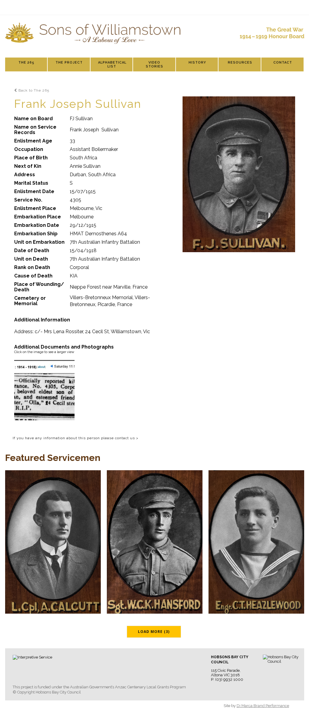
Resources (240, 62)
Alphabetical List (112, 64)
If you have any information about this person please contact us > (76, 438)
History (197, 62)
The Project (69, 62)
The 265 (26, 62)
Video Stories (154, 64)
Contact (282, 62)
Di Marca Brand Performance (263, 705)
